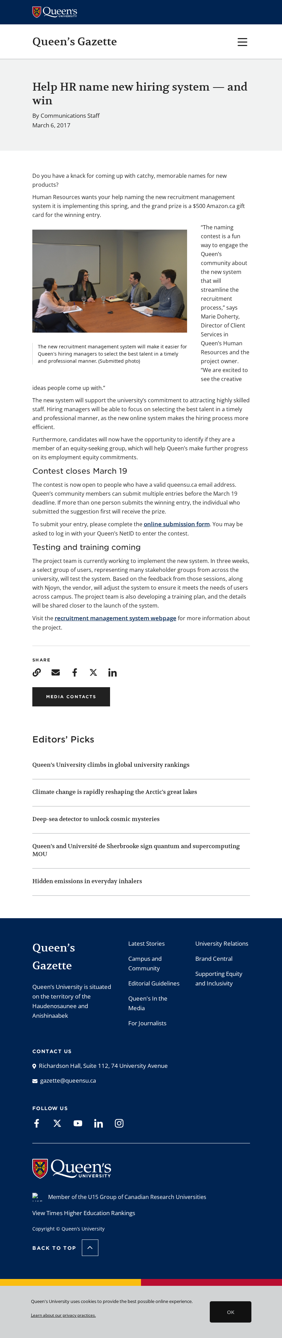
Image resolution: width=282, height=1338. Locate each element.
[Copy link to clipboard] (36, 672)
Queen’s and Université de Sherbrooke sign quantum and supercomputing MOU (136, 850)
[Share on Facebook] (74, 672)
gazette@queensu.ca (68, 1080)
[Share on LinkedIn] (112, 672)
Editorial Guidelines (154, 983)
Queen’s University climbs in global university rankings (110, 765)
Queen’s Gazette (74, 41)
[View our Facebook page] (36, 1123)
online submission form (177, 524)
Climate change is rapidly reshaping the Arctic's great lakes (115, 792)
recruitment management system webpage (115, 618)
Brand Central (213, 958)
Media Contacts (71, 696)
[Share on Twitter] (93, 672)
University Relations (221, 943)
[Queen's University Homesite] (71, 1175)
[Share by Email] (55, 672)
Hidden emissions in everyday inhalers (87, 881)
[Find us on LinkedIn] (98, 1123)
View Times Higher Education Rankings (83, 1213)
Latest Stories (146, 943)
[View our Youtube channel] (78, 1123)
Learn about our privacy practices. (63, 1315)
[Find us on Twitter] (57, 1123)
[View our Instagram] (119, 1123)
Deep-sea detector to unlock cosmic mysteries (96, 819)
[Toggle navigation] (242, 41)
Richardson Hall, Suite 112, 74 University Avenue (103, 1066)
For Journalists (147, 1023)
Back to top (54, 1248)
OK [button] (230, 1311)
